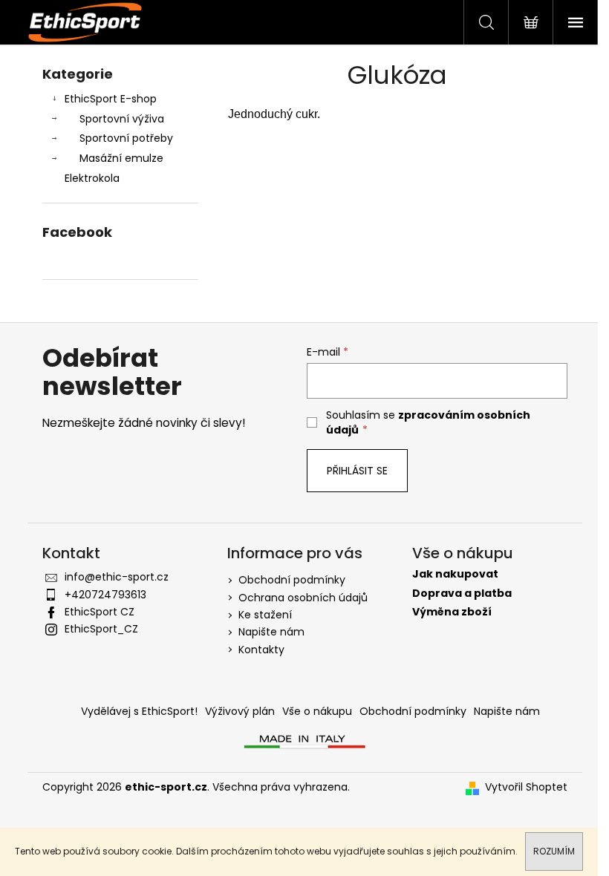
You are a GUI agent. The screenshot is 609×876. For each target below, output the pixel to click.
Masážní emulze (121, 158)
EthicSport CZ (99, 611)
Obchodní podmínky (291, 579)
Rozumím (554, 851)
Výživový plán (240, 711)
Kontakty (261, 649)
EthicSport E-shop (111, 98)
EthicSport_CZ (101, 628)
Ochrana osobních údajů (303, 597)
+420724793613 (105, 594)
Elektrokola (92, 178)
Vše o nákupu (317, 711)
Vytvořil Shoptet (526, 787)
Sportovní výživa (121, 118)
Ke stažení (265, 614)
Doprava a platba (462, 593)
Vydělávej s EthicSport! (139, 711)
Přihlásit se (357, 470)
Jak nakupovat (455, 574)
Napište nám (271, 631)
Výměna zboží (452, 612)
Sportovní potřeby (126, 138)
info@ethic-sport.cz (117, 576)
